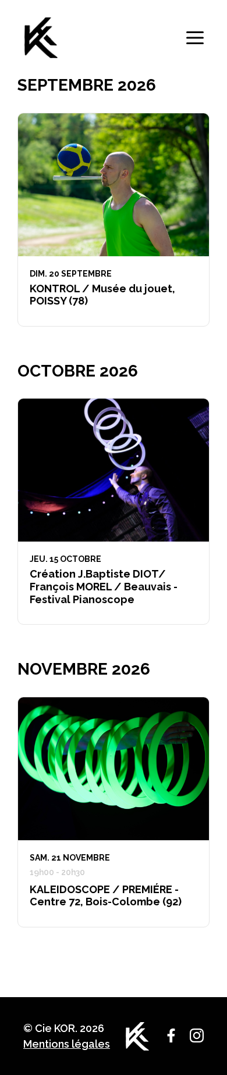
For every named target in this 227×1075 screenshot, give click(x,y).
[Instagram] (197, 1035)
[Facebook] (171, 1035)
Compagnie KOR (40, 37)
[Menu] (195, 37)
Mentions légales (66, 1044)
